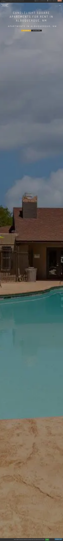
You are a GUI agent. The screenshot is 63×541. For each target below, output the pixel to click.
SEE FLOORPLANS (26, 30)
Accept (47, 539)
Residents (55, 0)
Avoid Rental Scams (42, 0)
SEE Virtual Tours (36, 30)
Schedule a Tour (58, 539)
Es (37, 0)
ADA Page (49, 0)
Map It (5, 1)
